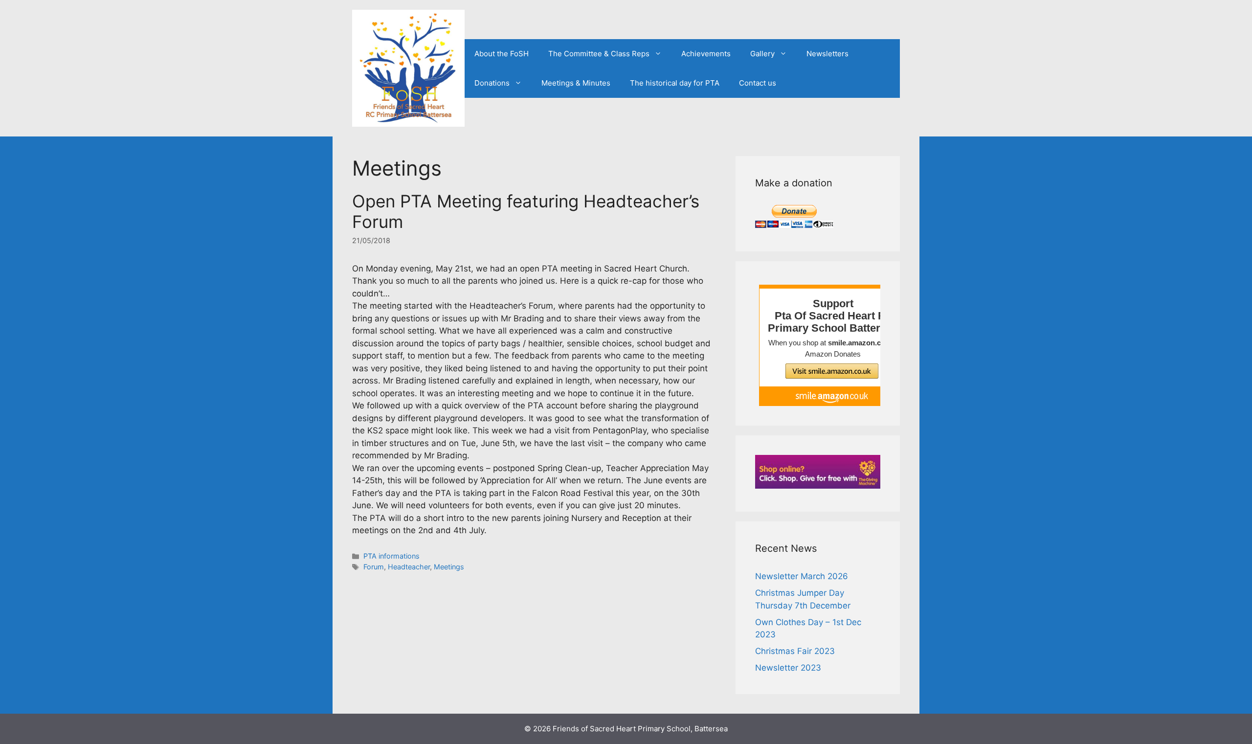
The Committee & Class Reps (598, 53)
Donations (492, 83)
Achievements (706, 53)
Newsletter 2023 (788, 668)
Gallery (762, 53)
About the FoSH (501, 53)
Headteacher (409, 567)
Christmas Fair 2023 (795, 651)
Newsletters (827, 53)
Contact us (757, 83)
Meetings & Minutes (575, 83)
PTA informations (391, 556)
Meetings (449, 567)
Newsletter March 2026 (801, 576)
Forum (373, 567)
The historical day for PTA (674, 83)
